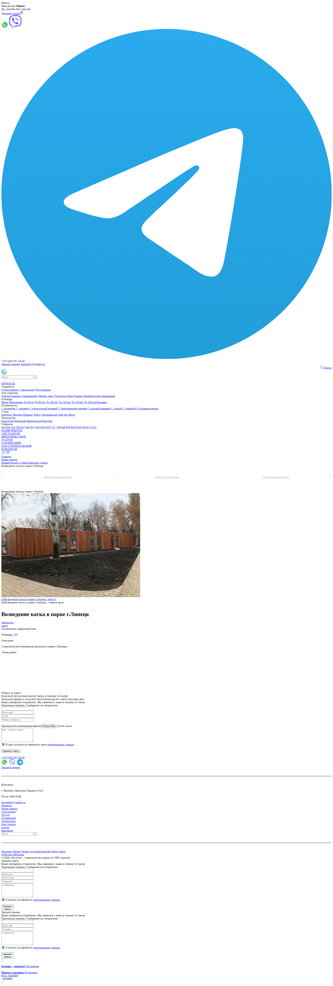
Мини (4, 402)
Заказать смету (11, 751)
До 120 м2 (65, 402)
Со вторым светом (147, 408)
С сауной (116, 408)
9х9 (79, 427)
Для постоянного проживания (19, 396)
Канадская (7, 421)
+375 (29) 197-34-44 (12, 757)
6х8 (37, 427)
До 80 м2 (40, 402)
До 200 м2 (90, 402)
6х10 (48, 427)
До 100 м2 (52, 402)
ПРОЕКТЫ (8, 383)
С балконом (8, 408)
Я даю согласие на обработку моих (40, 744)
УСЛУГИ (7, 439)
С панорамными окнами (72, 408)
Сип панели (8, 811)
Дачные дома (45, 396)
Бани (70, 396)
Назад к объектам (167, 477)
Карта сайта (58, 851)
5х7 (23, 427)
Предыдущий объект (58, 477)
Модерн (17, 414)
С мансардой (26, 389)
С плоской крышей (99, 408)
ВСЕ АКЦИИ (9, 975)
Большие (102, 402)
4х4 (3, 427)
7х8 (58, 427)
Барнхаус (6, 414)
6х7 (33, 427)
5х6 (18, 427)
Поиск (327, 367)
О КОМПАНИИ (11, 442)
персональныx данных (46, 947)
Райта (37, 414)
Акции (16, 13)
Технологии (8, 821)
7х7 (53, 427)
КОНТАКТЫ (9, 449)
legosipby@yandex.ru (33, 364)
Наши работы (9, 808)
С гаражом (22, 408)
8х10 (73, 427)
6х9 (42, 427)
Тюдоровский (49, 414)
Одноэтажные (9, 389)
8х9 (68, 427)
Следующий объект (276, 477)
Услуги (5, 814)
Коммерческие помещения (99, 396)
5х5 (13, 427)
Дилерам (6, 13)
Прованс (28, 414)
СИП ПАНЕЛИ (10, 433)
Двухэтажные (43, 389)
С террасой (129, 408)
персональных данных (60, 744)
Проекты (6, 805)
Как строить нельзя (8, 826)
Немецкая (20, 421)
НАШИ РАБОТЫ (11, 430)
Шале (71, 414)
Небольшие (16, 402)
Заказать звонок (10, 364)
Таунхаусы (60, 396)
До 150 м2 (77, 402)
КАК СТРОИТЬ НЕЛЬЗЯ (16, 445)
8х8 (63, 427)
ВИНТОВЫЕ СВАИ (13, 436)
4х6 (8, 427)
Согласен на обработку (33, 899)
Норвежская (34, 421)
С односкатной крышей (43, 408)
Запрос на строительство (36, 851)
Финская (47, 421)
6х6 (28, 427)
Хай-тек (63, 414)
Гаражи (78, 396)
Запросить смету (7, 624)
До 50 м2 (28, 402)
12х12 (92, 427)
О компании (8, 818)
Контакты (7, 830)
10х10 (85, 427)
